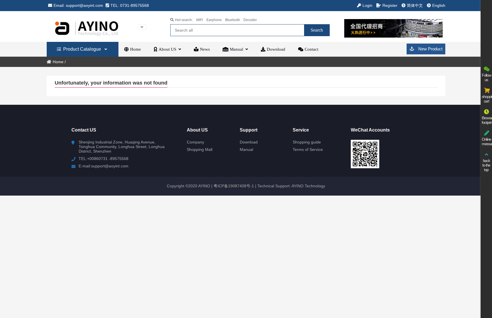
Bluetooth (232, 20)
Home (58, 62)
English (438, 5)
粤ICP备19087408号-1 (233, 186)
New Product (429, 48)
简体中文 (415, 5)
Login (367, 5)
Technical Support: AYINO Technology (291, 186)
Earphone (214, 20)
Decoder (250, 20)
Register (389, 5)
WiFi (199, 20)
